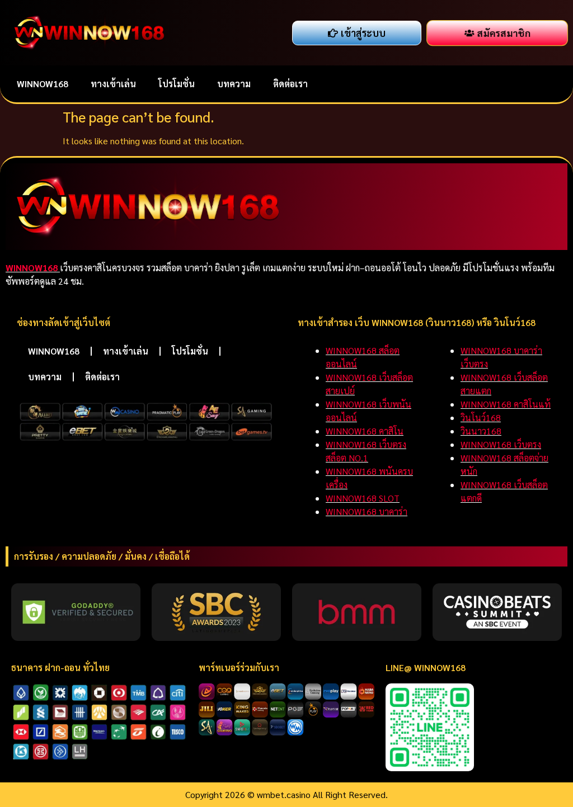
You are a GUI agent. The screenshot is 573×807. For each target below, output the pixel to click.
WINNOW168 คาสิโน (364, 431)
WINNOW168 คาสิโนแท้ (506, 404)
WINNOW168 (42, 83)
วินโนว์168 (481, 417)
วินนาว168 (481, 431)
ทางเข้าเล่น (113, 83)
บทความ (234, 83)
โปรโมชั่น (176, 83)
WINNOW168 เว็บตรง (501, 444)
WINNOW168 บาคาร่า (366, 511)
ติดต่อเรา (290, 83)
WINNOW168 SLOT (363, 498)
